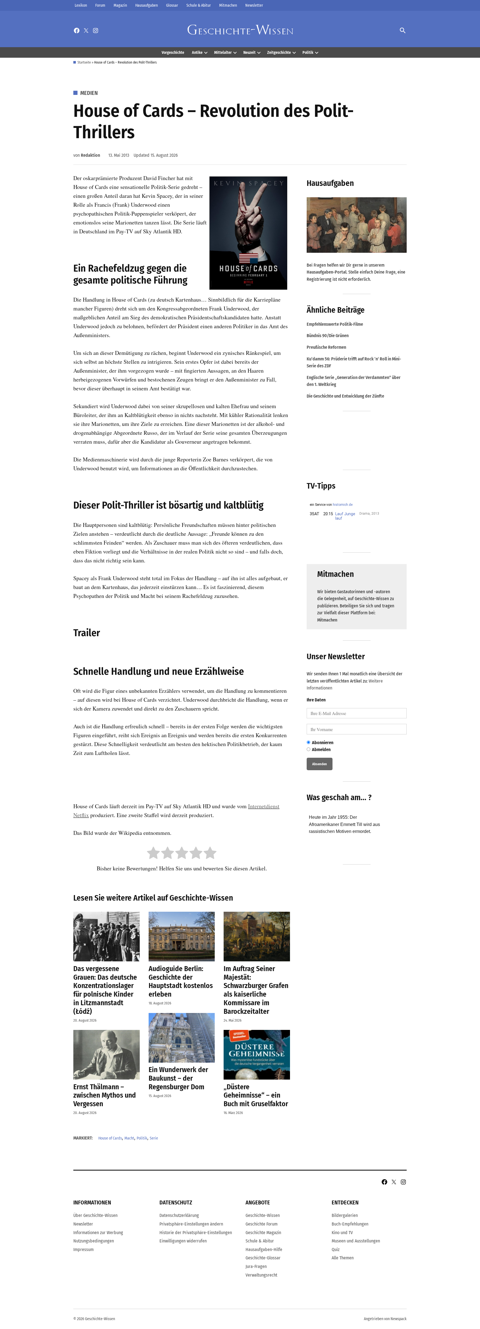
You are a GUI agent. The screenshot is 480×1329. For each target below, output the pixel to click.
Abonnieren (322, 742)
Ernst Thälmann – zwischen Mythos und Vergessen (104, 1095)
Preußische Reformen (326, 347)
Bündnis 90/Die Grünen (328, 335)
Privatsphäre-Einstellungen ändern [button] (191, 1224)
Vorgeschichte (173, 52)
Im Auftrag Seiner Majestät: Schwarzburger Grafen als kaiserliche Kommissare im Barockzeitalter (256, 990)
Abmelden (321, 749)
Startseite (84, 62)
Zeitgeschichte (279, 52)
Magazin (120, 5)
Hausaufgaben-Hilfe (264, 1249)
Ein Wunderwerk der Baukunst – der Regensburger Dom (178, 1078)
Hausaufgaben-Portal (326, 272)
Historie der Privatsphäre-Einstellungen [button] (195, 1232)
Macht (129, 1138)
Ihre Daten (316, 700)
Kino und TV (342, 1232)
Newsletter (254, 5)
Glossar (172, 5)
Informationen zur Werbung (98, 1232)
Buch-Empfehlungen (350, 1224)
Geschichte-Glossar (263, 1257)
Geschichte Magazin (263, 1232)
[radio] (153, 854)
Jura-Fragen (256, 1266)
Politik (307, 52)
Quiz (335, 1249)
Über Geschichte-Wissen (95, 1215)
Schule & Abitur (198, 5)
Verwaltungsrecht (261, 1275)
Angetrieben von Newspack (385, 1319)
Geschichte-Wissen (263, 1215)
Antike (197, 52)
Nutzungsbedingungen (93, 1241)
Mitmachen (228, 5)
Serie (154, 1138)
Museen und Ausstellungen (356, 1241)
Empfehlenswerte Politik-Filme (335, 324)
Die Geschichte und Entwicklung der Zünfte (345, 396)
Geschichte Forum (262, 1224)
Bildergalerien (345, 1215)
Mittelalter (223, 52)
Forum (100, 5)
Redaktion (90, 155)
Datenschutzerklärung (179, 1215)
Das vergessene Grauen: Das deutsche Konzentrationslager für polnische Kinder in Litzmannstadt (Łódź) (105, 990)
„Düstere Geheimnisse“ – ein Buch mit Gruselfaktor (256, 1095)
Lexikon (81, 5)
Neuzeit (249, 52)
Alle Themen (343, 1257)
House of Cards (110, 1138)
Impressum (83, 1249)
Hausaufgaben (146, 5)
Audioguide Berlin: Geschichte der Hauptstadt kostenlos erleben (181, 981)
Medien (89, 93)
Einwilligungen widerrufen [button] (183, 1241)
